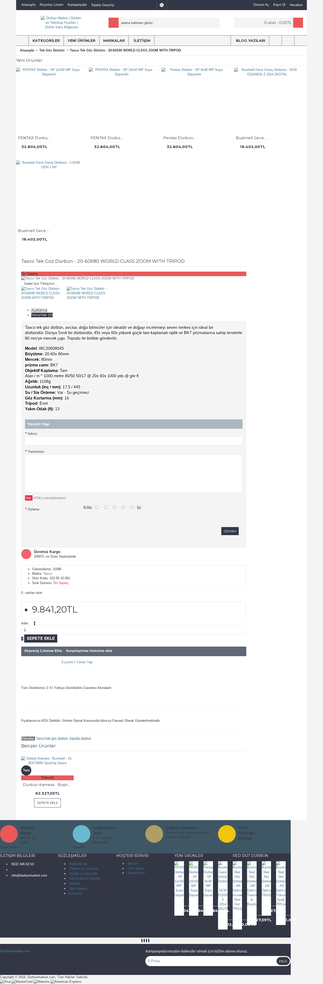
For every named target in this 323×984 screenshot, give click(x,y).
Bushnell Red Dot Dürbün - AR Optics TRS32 (267, 902)
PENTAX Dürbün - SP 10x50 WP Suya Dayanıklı (108, 137)
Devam (230, 531)
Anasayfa (75, 893)
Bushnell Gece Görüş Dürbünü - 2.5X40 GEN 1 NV (35, 230)
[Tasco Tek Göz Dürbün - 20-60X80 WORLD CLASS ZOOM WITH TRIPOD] (77, 278)
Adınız (32, 434)
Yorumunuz (36, 451)
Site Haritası (78, 888)
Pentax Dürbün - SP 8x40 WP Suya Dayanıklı (180, 137)
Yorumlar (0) (42, 315)
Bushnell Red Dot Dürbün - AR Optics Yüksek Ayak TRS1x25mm (282, 911)
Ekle (283, 961)
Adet (24, 623)
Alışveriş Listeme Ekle (43, 651)
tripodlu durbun (80, 738)
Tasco (47, 573)
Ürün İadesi (136, 868)
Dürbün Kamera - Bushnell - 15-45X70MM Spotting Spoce (48, 784)
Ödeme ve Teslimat (83, 869)
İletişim (74, 883)
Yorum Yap (84, 662)
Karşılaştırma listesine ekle (89, 651)
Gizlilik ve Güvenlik (83, 874)
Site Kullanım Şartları (85, 878)
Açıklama (39, 310)
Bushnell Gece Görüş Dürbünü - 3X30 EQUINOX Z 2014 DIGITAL (253, 137)
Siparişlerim (136, 873)
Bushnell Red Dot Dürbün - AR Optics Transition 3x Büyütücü (253, 911)
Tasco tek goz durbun (52, 738)
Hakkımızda (78, 864)
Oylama (33, 509)
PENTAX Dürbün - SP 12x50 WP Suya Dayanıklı (35, 137)
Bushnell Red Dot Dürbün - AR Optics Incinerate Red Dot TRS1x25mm (238, 915)
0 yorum (67, 662)
